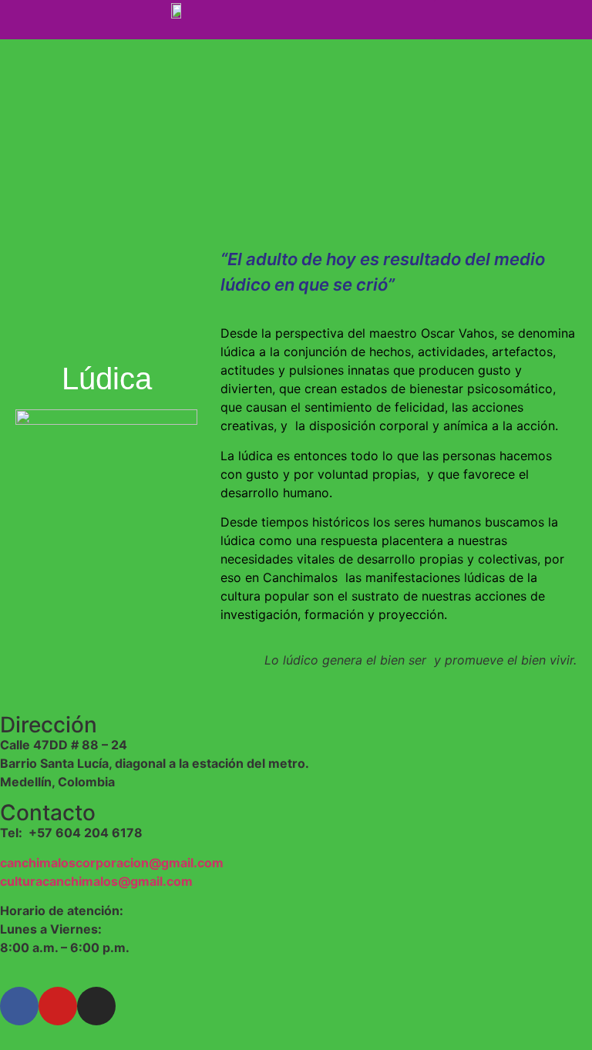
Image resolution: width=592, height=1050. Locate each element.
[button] (450, 19)
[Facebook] (19, 1006)
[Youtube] (58, 1006)
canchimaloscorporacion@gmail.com (112, 862)
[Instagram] (96, 1006)
